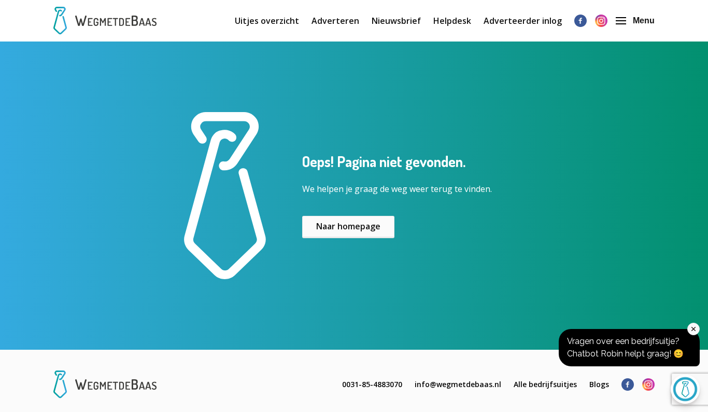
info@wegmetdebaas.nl (458, 384)
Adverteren (335, 20)
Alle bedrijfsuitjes (545, 384)
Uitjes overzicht (267, 20)
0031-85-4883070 (372, 384)
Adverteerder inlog (523, 20)
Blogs (599, 384)
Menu (644, 20)
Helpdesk (452, 20)
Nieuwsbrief (396, 20)
